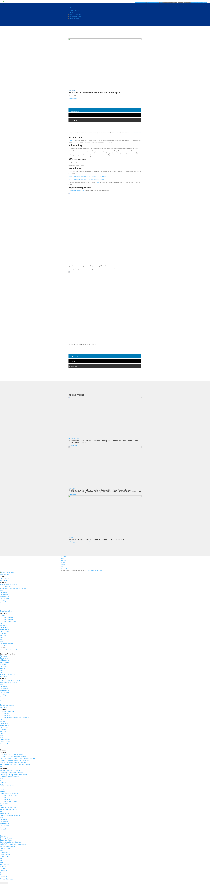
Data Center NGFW (6, 587)
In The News (4, 803)
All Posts (72, 8)
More (2, 789)
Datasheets (4, 595)
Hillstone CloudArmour (8, 621)
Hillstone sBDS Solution (77, 190)
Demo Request (5, 742)
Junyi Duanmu (74, 95)
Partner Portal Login (7, 785)
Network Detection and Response (11, 650)
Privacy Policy (90, 570)
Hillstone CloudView (7, 711)
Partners (63, 562)
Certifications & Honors (8, 807)
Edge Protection (5, 578)
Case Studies (4, 599)
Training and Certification (8, 846)
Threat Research (74, 18)
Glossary (63, 564)
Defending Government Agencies (11, 773)
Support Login (5, 848)
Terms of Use (98, 570)
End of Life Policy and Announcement (13, 844)
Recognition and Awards (8, 809)
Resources (3, 593)
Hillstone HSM (5, 715)
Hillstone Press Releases (8, 795)
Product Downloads (7, 879)
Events (71, 12)
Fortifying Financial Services (9, 777)
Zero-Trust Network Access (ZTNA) (11, 754)
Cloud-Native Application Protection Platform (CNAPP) (18, 758)
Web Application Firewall (8, 683)
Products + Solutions (75, 14)
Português (3, 871)
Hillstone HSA (4, 713)
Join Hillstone (4, 813)
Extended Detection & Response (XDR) (13, 756)
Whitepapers (4, 597)
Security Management (7, 705)
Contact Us (64, 568)
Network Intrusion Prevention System (13, 588)
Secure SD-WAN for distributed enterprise (14, 760)
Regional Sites (5, 864)
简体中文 (3, 867)
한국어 (2, 873)
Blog (62, 566)
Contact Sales (4, 744)
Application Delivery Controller (10, 680)
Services (3, 836)
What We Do (64, 556)
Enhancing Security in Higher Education (13, 775)
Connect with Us (5, 740)
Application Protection (7, 674)
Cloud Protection (6, 611)
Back (1, 590)
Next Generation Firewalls (9, 584)
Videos (2, 605)
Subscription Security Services (10, 842)
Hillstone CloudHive (7, 617)
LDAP (97, 182)
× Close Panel (4, 883)
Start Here (3, 580)
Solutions (63, 560)
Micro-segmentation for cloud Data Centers (15, 764)
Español (2, 869)
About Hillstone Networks (9, 793)
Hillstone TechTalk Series (8, 801)
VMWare (70, 140)
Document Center (6, 840)
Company (3, 791)
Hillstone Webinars (6, 799)
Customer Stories (74, 10)
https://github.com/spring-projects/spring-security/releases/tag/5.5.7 (87, 176)
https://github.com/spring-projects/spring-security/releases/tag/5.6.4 (87, 179)
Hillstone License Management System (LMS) (15, 717)
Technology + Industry (76, 16)
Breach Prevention (6, 644)
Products (63, 558)
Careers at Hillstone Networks (10, 816)
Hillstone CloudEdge (7, 619)
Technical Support (6, 838)
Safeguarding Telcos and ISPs (10, 771)
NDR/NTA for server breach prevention (13, 762)
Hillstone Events (5, 797)
